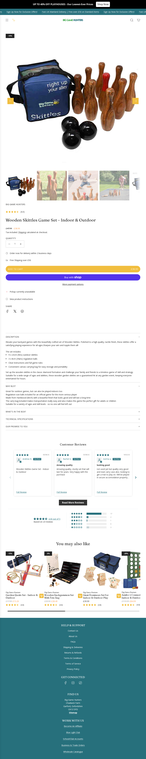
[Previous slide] (10, 477)
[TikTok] (80, 682)
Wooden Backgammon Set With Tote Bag (59, 596)
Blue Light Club (73, 732)
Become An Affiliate (73, 726)
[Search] (131, 20)
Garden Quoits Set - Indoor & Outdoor (22, 596)
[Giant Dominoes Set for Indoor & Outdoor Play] (102, 570)
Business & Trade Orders (73, 745)
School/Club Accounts (73, 738)
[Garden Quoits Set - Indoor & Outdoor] (25, 570)
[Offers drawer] (13, 20)
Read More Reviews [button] (73, 502)
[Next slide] (135, 477)
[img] (22, 455)
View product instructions (21, 299)
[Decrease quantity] (9, 244)
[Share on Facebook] (7, 312)
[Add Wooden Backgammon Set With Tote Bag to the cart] (80, 596)
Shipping (22, 232)
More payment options (73, 284)
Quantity (11, 238)
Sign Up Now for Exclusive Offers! (112, 11)
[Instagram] (73, 682)
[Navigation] (6, 20)
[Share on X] (14, 312)
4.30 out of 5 (54, 519)
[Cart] (138, 20)
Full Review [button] (21, 492)
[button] (10, 101)
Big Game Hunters (15, 204)
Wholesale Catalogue (73, 751)
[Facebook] (65, 682)
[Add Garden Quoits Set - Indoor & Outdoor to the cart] (41, 596)
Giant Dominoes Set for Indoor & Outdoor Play (96, 596)
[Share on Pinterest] (22, 312)
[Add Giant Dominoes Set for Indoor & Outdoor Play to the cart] (119, 596)
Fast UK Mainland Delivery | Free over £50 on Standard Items (63, 11)
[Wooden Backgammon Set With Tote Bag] (63, 570)
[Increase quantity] (20, 244)
